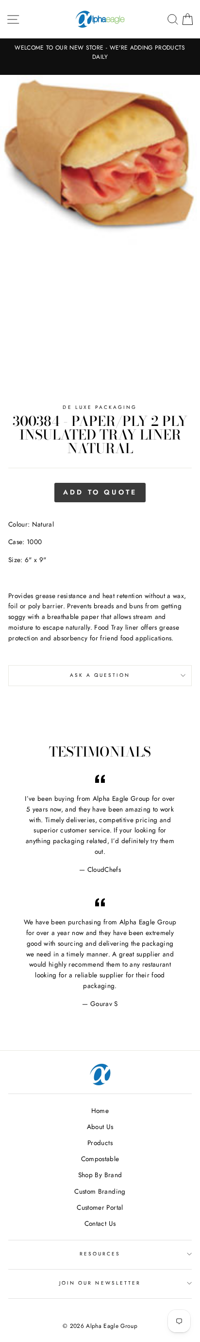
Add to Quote (100, 492)
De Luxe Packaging (100, 407)
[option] (100, 52)
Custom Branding (99, 1191)
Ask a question (100, 675)
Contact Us (100, 1223)
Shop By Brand (100, 1175)
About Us (100, 1126)
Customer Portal (100, 1207)
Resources (100, 1253)
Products (100, 1143)
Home (100, 1110)
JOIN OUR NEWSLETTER (100, 1283)
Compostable (100, 1159)
